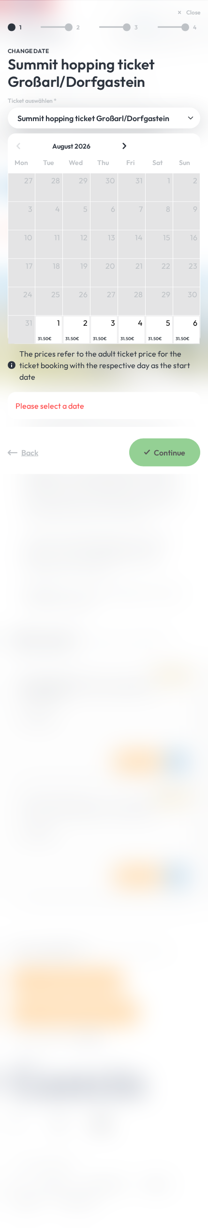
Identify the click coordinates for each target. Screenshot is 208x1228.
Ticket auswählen (32, 100)
